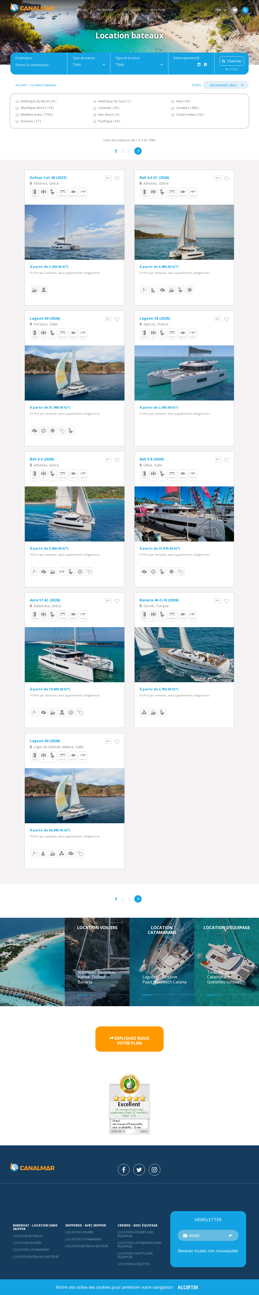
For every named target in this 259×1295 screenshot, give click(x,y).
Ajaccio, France (155, 324)
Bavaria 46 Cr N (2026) (159, 600)
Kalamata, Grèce (47, 606)
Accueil (81, 10)
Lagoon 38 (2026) (155, 318)
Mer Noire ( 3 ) (108, 114)
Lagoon (150, 977)
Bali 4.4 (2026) (42, 459)
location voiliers (79, 1232)
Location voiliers (97, 927)
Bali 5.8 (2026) (152, 459)
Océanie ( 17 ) (30, 121)
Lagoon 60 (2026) (45, 318)
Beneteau (107, 972)
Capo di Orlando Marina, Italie (58, 747)
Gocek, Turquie (155, 606)
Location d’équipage (227, 927)
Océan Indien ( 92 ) (190, 114)
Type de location (128, 58)
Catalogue (132, 10)
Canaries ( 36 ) (108, 108)
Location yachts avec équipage (135, 1255)
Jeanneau (87, 972)
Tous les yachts (221, 972)
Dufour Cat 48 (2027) (48, 177)
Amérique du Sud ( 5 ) (114, 101)
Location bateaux (43, 85)
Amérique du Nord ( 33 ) (38, 101)
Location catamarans (162, 930)
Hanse (84, 977)
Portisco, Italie (45, 324)
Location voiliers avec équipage (136, 1234)
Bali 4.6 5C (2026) (154, 177)
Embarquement (185, 58)
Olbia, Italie (152, 465)
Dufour (99, 977)
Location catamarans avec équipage (140, 1245)
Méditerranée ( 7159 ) (36, 114)
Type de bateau (84, 58)
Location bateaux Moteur (86, 1246)
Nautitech (163, 982)
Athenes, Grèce (46, 183)
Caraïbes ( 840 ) (187, 108)
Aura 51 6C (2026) (45, 600)
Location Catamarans (31, 1249)
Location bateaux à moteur (35, 1257)
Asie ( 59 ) (183, 101)
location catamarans (83, 1239)
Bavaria (85, 982)
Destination (23, 58)
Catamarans (218, 977)
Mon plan (157, 10)
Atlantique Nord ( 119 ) (37, 108)
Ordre (196, 85)
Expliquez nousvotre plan (132, 1041)
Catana (179, 982)
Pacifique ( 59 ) (109, 121)
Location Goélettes (134, 1264)
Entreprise (105, 10)
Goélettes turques (224, 982)
